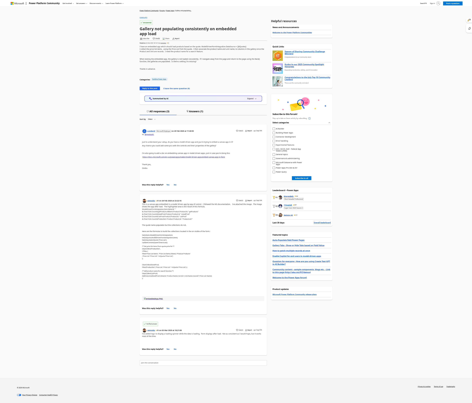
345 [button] (297, 196)
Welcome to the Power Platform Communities (292, 32)
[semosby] (144, 201)
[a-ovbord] (144, 131)
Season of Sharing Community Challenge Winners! (305, 53)
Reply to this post (149, 88)
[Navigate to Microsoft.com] (17, 3)
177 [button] (296, 215)
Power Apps (170, 11)
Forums (162, 11)
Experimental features (285, 145)
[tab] (158, 112)
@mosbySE (149, 134)
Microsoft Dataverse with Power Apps (289, 163)
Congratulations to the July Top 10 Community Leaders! (307, 78)
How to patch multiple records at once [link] (291, 250)
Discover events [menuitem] (95, 3)
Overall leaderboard (322, 222)
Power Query (281, 172)
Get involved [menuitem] (67, 3)
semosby (163, 43)
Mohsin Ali (288, 215)
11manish (288, 205)
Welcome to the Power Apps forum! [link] (290, 277)
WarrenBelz (289, 196)
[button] (423, 3)
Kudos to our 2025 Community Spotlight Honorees (304, 65)
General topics (282, 154)
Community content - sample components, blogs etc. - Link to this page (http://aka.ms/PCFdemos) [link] (301, 271)
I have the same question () (176, 88)
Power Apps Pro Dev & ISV (286, 168)
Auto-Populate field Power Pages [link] (288, 240)
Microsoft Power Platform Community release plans (295, 294)
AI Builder (280, 129)
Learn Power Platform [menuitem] (114, 3)
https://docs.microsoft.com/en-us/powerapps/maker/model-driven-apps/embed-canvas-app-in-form (183, 157)
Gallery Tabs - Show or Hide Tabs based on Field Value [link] (298, 245)
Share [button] (167, 39)
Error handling (282, 141)
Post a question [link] (452, 3)
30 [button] (168, 43)
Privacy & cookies (424, 386)
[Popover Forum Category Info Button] (309, 118)
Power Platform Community (44, 3)
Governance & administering (288, 158)
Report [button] (177, 39)
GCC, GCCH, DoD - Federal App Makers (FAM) (288, 150)
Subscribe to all (301, 178)
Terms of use (438, 386)
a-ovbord (151, 131)
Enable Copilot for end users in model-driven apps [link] (297, 256)
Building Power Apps (159, 79)
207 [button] (295, 205)
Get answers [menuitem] (80, 3)
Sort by (143, 119)
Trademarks (450, 386)
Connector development (286, 137)
